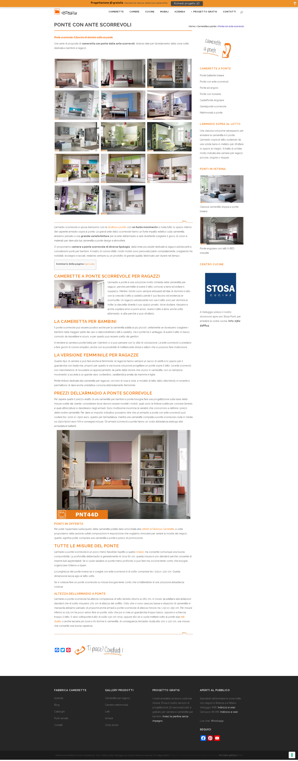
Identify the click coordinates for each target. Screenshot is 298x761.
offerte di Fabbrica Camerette (158, 529)
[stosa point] (220, 307)
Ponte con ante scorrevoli (214, 81)
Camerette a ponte (206, 26)
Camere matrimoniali (116, 704)
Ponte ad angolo (209, 87)
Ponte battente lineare (212, 75)
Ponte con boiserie (210, 94)
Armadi (109, 718)
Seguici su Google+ (180, 755)
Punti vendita (61, 718)
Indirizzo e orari (226, 707)
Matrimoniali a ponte (211, 112)
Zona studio (111, 725)
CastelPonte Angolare (212, 100)
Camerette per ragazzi (117, 698)
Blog (56, 704)
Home (192, 26)
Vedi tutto (89, 264)
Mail (240, 755)
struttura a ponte (117, 227)
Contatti (58, 725)
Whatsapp (217, 720)
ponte (231, 135)
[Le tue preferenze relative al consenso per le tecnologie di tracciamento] (292, 755)
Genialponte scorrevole (213, 106)
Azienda (58, 698)
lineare (140, 552)
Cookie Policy (196, 755)
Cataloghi (59, 711)
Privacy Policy (210, 755)
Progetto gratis (166, 690)
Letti (107, 711)
